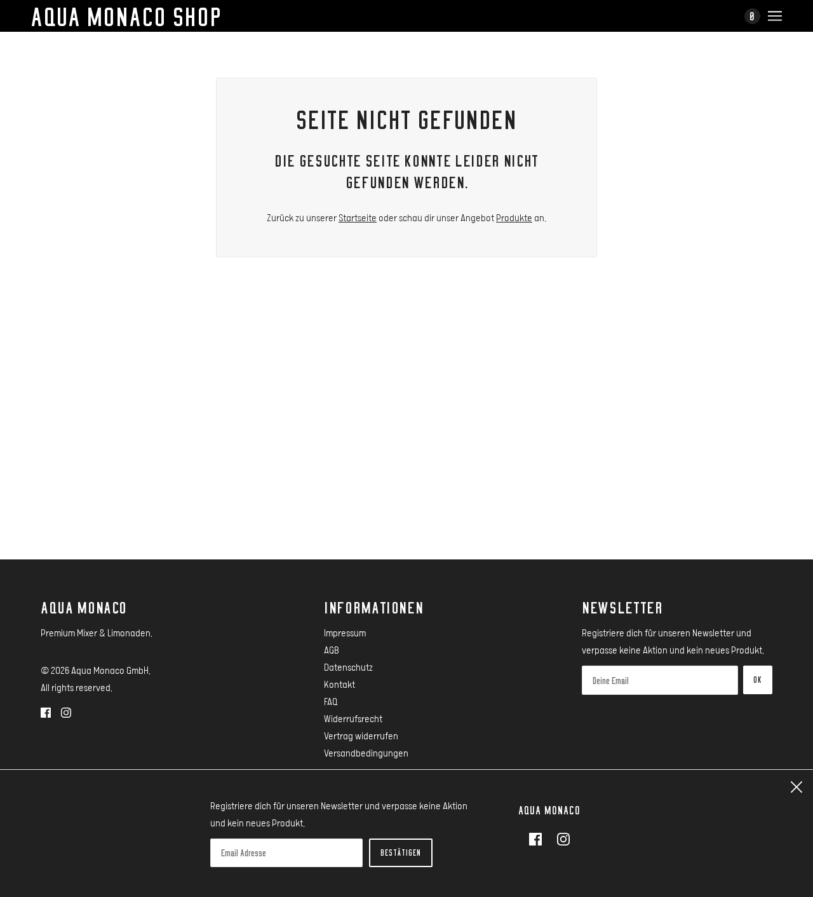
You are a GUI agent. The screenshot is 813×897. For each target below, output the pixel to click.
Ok (757, 679)
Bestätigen (400, 852)
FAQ (330, 701)
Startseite (358, 217)
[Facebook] (539, 838)
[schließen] (796, 786)
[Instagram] (559, 838)
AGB (331, 649)
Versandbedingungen (366, 752)
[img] (46, 711)
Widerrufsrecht (353, 718)
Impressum (345, 632)
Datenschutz (348, 667)
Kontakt (339, 684)
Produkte (514, 217)
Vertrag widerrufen (361, 735)
